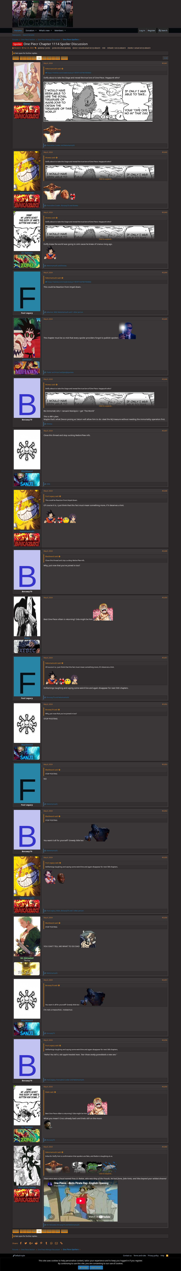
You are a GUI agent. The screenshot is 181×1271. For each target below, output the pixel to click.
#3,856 (164, 917)
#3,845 (164, 319)
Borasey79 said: (51, 709)
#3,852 (164, 704)
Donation (30, 30)
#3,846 (164, 379)
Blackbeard (27, 471)
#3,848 (164, 491)
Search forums (28, 35)
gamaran (27, 359)
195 (49, 58)
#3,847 (164, 431)
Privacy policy (153, 1255)
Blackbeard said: (51, 556)
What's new (44, 30)
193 (39, 58)
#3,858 (164, 1040)
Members (59, 30)
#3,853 (164, 764)
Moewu (27, 103)
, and (62, 205)
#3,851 (164, 658)
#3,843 (164, 212)
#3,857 (164, 980)
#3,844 (164, 272)
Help (162, 1255)
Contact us (127, 1255)
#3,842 (164, 152)
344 (57, 58)
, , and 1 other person (65, 312)
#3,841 (164, 63)
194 (44, 58)
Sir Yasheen (27, 252)
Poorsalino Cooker (27, 1187)
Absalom (17, 48)
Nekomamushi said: (53, 68)
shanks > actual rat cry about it (139, 48)
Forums (18, 30)
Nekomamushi (27, 192)
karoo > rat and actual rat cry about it (86, 48)
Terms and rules (140, 1255)
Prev (16, 58)
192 (34, 58)
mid (103, 48)
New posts (16, 35)
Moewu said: (50, 157)
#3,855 (164, 857)
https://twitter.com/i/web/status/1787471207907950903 (69, 73)
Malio (27, 638)
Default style (20, 1255)
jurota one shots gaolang (61, 48)
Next (64, 58)
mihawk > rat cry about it (116, 48)
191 (29, 58)
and (61, 145)
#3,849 (164, 551)
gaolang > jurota (44, 48)
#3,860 (164, 1147)
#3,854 (164, 811)
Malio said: (49, 1092)
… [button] (24, 58)
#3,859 (164, 1087)
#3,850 (164, 597)
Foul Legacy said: (52, 496)
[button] (36, 30)
